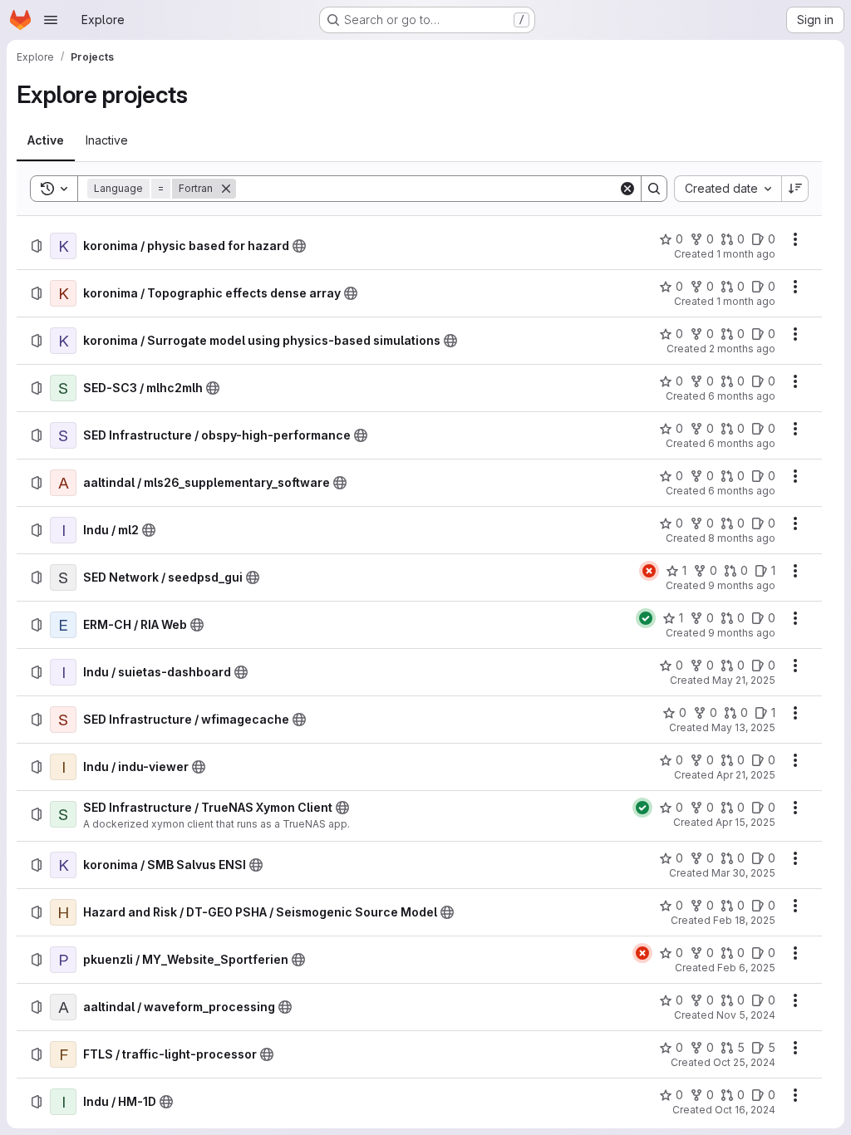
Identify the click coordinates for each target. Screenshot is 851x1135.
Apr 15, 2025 (745, 822)
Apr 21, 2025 (745, 775)
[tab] (46, 140)
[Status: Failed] (649, 571)
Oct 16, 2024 (745, 1109)
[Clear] (627, 189)
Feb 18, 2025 (744, 920)
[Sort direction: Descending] (795, 188)
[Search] (654, 188)
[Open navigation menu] (50, 20)
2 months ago (742, 348)
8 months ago (741, 538)
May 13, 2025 (743, 727)
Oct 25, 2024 (744, 1062)
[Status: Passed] (646, 618)
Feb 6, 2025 (746, 967)
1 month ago (745, 254)
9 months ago (741, 585)
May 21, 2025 (743, 680)
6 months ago (741, 396)
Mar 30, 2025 (743, 873)
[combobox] (727, 188)
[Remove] (226, 189)
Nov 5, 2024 (745, 1015)
